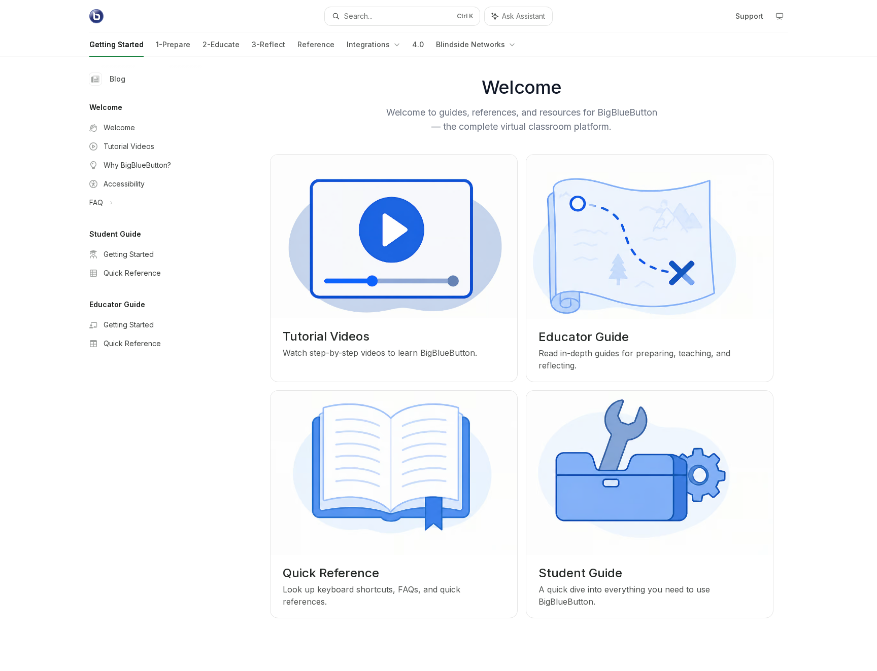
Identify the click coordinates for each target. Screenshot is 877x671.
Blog (117, 78)
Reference (315, 44)
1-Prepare (173, 44)
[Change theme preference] (779, 16)
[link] (394, 268)
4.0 (418, 44)
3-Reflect (268, 44)
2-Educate (221, 44)
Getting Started (116, 44)
